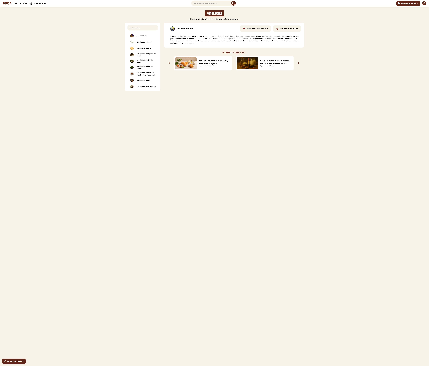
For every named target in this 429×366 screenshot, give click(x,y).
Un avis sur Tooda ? (15, 361)
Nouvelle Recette (409, 3)
